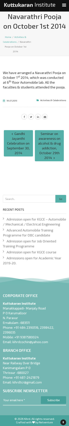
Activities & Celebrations (53, 100)
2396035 (9, 332)
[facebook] (24, 117)
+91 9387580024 (26, 337)
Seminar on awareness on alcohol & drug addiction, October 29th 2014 (49, 145)
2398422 (46, 327)
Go (60, 199)
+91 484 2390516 (26, 327)
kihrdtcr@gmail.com (27, 382)
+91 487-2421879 (26, 377)
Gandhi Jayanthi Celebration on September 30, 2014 (18, 143)
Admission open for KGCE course (31, 252)
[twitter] (31, 117)
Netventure (46, 422)
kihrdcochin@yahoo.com (30, 342)
